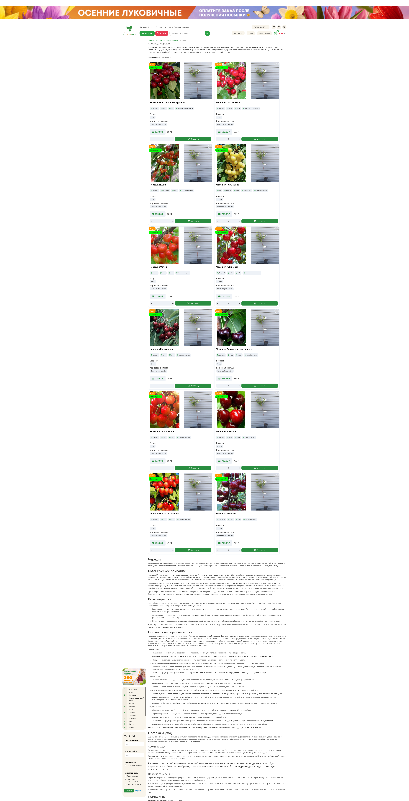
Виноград (132, 695)
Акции (163, 33)
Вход (251, 33)
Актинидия (133, 689)
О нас (150, 27)
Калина (131, 727)
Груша (131, 709)
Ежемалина (133, 715)
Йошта (131, 724)
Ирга (130, 721)
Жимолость (133, 718)
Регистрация (264, 33)
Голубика (132, 706)
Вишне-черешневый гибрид (136, 699)
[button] (179, 97)
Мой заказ (238, 33)
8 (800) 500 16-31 (260, 27)
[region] (134, 708)
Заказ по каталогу (181, 27)
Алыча (131, 692)
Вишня (131, 703)
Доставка (143, 27)
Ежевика (132, 712)
